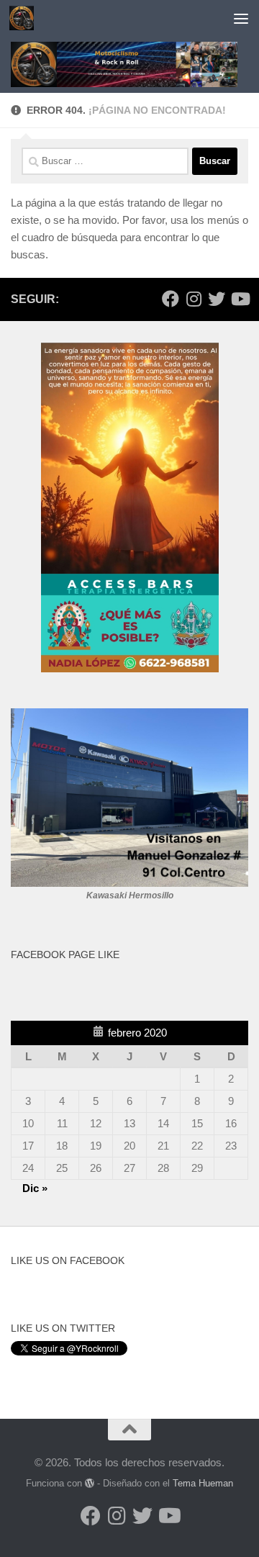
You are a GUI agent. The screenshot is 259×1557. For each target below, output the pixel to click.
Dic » (34, 1188)
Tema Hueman (203, 1483)
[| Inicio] (25, 18)
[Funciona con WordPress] (89, 1483)
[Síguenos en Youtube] (239, 298)
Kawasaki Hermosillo (129, 895)
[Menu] (241, 18)
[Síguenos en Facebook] (170, 298)
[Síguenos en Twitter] (216, 298)
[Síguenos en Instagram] (193, 298)
